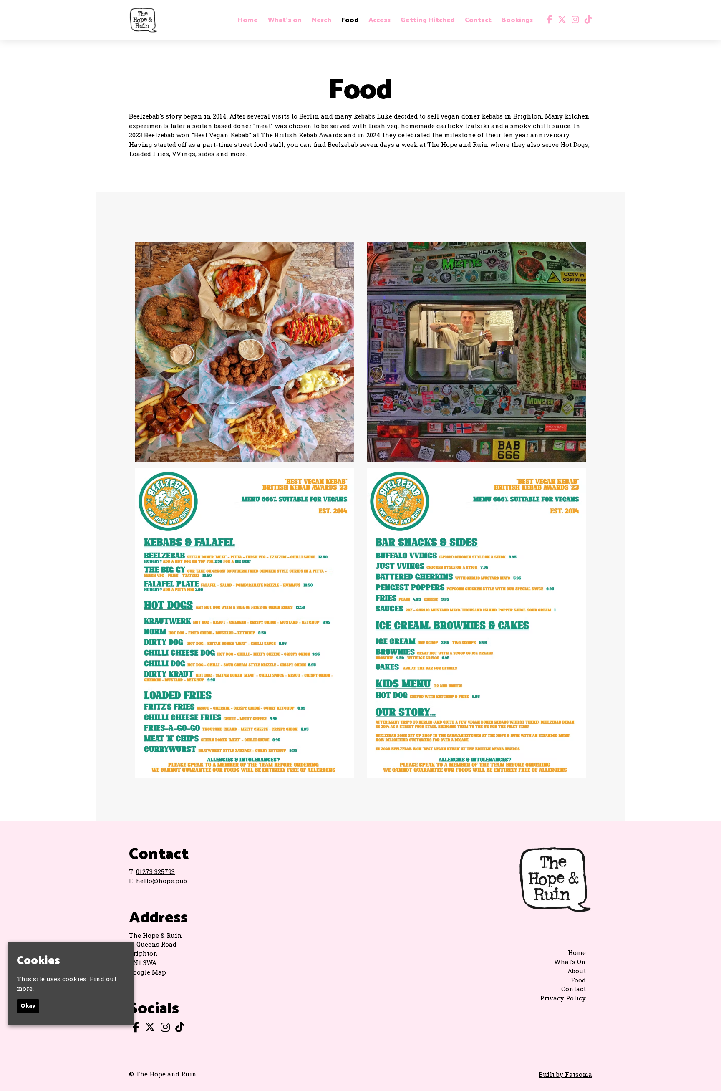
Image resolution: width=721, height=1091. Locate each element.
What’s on (285, 20)
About (576, 971)
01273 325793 (155, 871)
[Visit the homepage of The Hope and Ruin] (143, 20)
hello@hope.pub (161, 880)
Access (379, 20)
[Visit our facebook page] (547, 20)
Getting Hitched (428, 20)
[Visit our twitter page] (560, 20)
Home (248, 20)
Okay (27, 1006)
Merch (321, 20)
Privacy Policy (563, 998)
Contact (478, 20)
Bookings (517, 20)
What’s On (570, 961)
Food (349, 20)
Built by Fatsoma (565, 1074)
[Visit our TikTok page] (586, 20)
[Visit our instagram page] (573, 20)
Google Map (147, 972)
